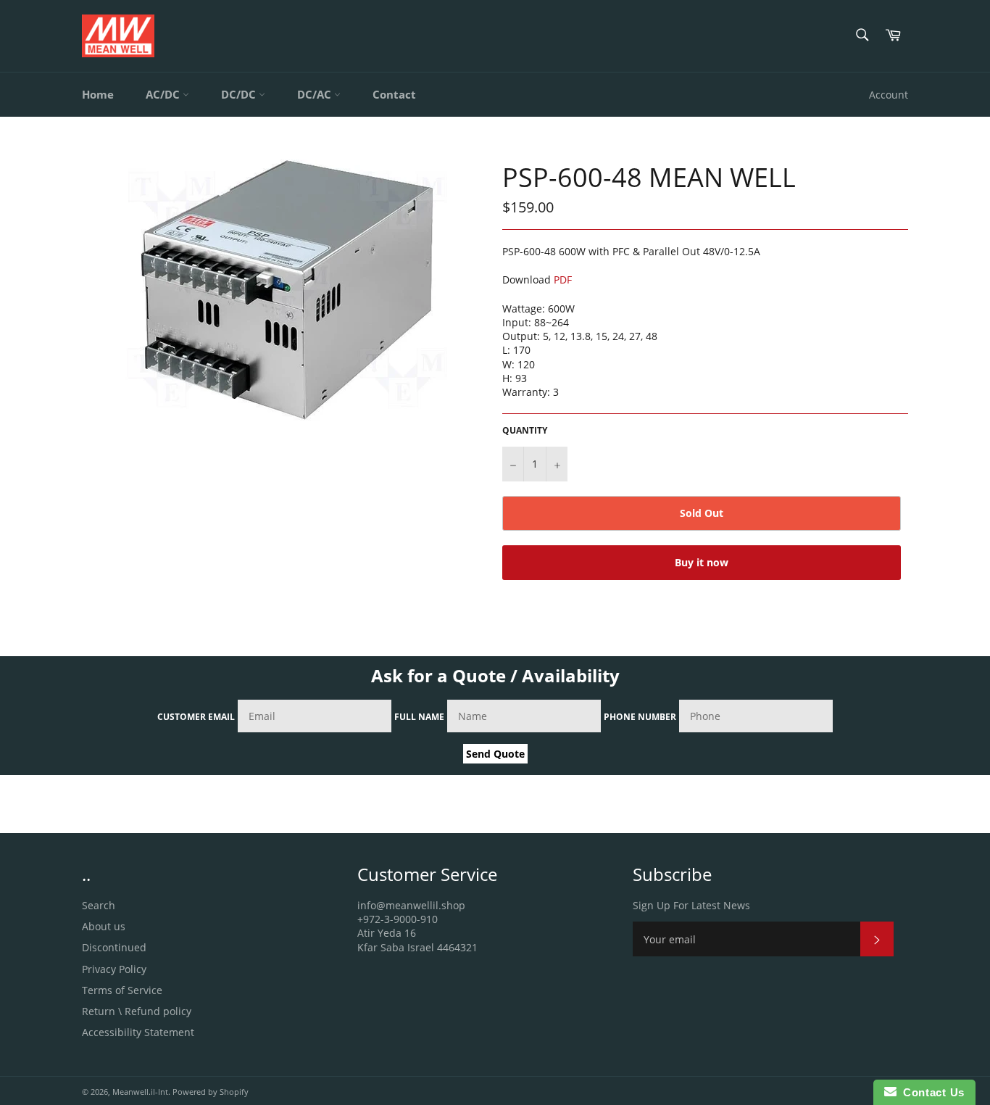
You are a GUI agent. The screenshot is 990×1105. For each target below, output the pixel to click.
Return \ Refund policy (136, 1011)
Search (98, 905)
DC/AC (315, 94)
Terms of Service (122, 990)
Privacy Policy (114, 969)
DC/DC (240, 94)
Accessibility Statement (138, 1032)
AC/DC (164, 94)
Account (888, 95)
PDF (563, 279)
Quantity (524, 430)
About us (103, 926)
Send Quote (495, 754)
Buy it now (701, 562)
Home (98, 94)
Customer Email (196, 717)
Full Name (419, 717)
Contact (394, 94)
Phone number (640, 717)
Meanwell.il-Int (140, 1091)
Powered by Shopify (210, 1091)
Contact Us (931, 1092)
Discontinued (114, 947)
